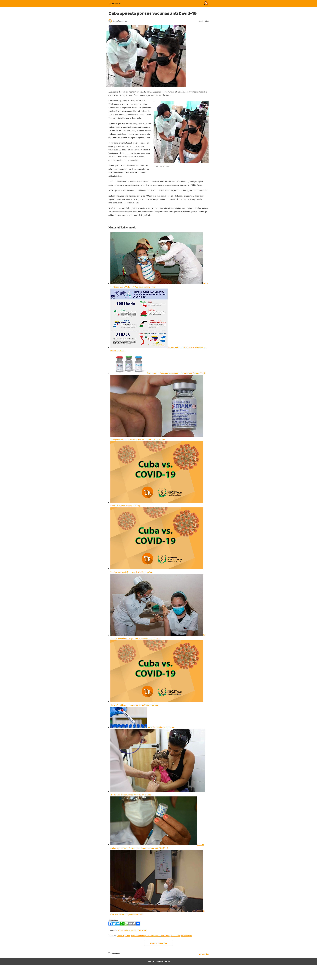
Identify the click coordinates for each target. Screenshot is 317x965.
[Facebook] (110, 924)
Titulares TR (141, 930)
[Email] (130, 924)
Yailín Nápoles (186, 936)
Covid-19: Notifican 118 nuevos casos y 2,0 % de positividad (134, 704)
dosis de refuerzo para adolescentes (145, 936)
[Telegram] (118, 924)
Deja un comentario (158, 943)
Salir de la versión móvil (158, 961)
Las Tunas (165, 936)
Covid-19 (120, 936)
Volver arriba (204, 954)
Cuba (120, 930)
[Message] (126, 924)
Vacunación (175, 936)
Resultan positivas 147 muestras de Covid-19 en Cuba (131, 572)
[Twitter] (114, 924)
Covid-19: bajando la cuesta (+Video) (125, 505)
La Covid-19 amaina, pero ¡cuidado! (161, 727)
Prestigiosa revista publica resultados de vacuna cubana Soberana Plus (137, 439)
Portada (127, 930)
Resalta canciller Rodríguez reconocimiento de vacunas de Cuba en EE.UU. (176, 373)
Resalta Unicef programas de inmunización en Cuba (130, 794)
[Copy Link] (134, 924)
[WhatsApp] (122, 924)
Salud (133, 930)
